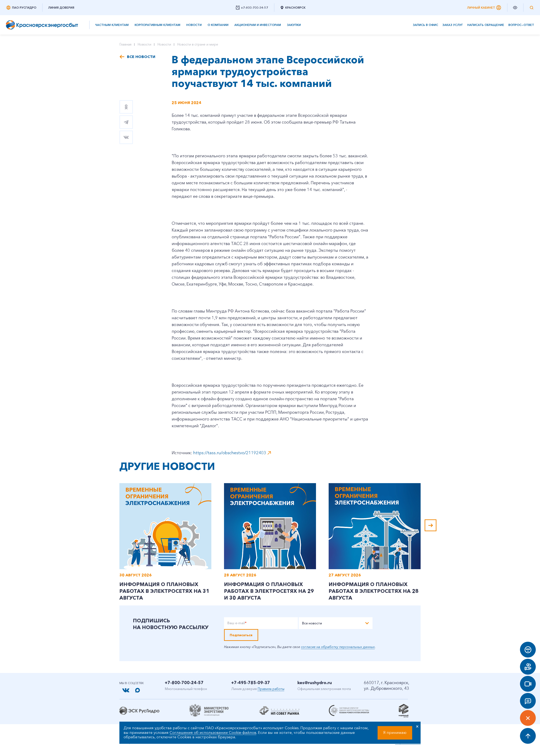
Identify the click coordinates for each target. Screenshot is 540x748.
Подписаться (241, 635)
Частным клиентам (112, 25)
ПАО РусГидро (24, 7)
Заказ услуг (452, 25)
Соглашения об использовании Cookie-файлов (213, 732)
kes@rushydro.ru (314, 682)
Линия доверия (61, 7)
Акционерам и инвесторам (257, 25)
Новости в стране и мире (197, 44)
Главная (125, 44)
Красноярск (295, 7)
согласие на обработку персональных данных (338, 647)
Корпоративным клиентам (157, 25)
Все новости (141, 56)
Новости (194, 25)
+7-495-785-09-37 (250, 682)
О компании (218, 25)
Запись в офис (425, 25)
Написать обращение (485, 25)
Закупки (294, 25)
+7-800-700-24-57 (184, 682)
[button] (430, 525)
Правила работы (271, 689)
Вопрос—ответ (521, 25)
